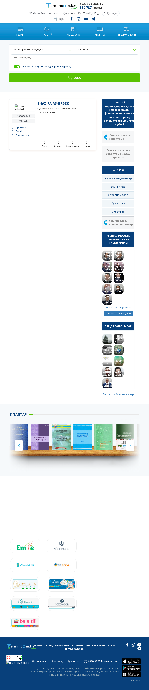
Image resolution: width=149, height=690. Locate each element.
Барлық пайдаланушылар (118, 394)
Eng (96, 13)
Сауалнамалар (118, 195)
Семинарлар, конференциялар (121, 222)
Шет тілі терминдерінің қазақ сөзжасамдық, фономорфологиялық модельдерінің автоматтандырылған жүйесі (119, 113)
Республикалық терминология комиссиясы (118, 239)
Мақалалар (62, 645)
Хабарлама (23, 115)
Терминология (74, 648)
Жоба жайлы (37, 13)
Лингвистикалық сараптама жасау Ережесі (118, 153)
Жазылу (23, 120)
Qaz (86, 13)
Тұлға (111, 645)
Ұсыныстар (118, 186)
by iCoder (135, 680)
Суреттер (118, 211)
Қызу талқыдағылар (118, 178)
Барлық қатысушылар (118, 307)
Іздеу (77, 77)
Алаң (49, 645)
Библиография (95, 645)
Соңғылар (118, 170)
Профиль (21, 127)
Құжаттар (69, 13)
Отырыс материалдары (118, 313)
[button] (42, 49)
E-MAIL (19, 131)
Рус (91, 13)
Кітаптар (77, 645)
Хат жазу (54, 13)
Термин (38, 645)
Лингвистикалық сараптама (121, 136)
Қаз (80, 13)
